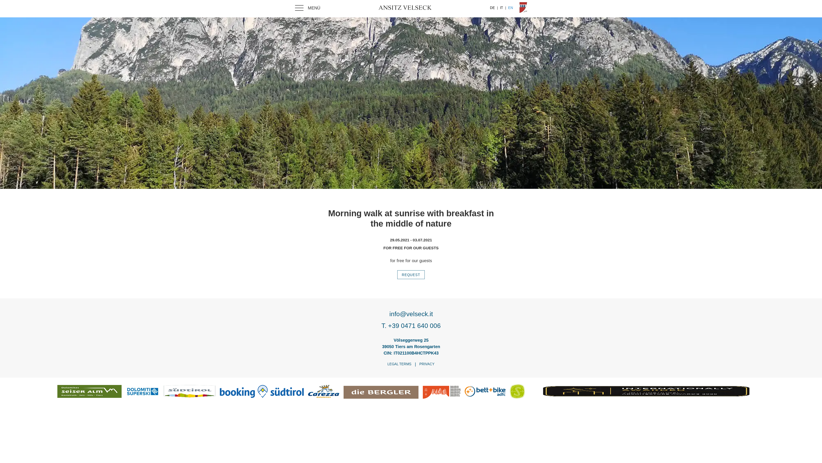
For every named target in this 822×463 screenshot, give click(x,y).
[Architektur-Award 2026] (647, 392)
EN (510, 8)
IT (501, 8)
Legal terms (399, 364)
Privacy (427, 364)
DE (492, 8)
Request (411, 275)
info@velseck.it (411, 313)
